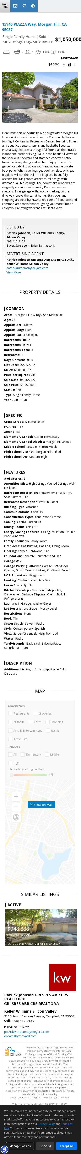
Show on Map (43, 805)
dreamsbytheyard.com (20, 1036)
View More (13, 272)
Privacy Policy (46, 1124)
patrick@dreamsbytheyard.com (27, 268)
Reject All (45, 1146)
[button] (4, 1149)
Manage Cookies (20, 1146)
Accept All (67, 1146)
